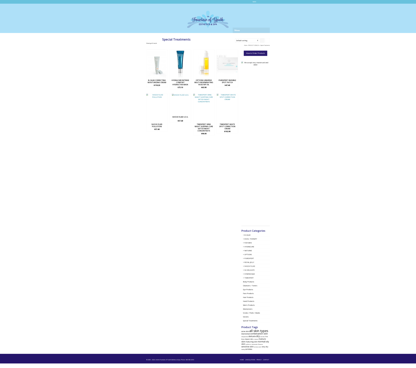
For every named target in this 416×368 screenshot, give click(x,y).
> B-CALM (246, 235)
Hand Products (248, 301)
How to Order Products (255, 53)
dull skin (262, 336)
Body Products (248, 282)
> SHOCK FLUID (249, 266)
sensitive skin (247, 346)
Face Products (248, 293)
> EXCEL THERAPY (250, 239)
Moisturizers (247, 309)
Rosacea (260, 344)
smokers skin (257, 347)
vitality (243, 349)
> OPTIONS (247, 254)
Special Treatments (250, 321)
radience (248, 344)
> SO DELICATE (249, 270)
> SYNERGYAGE (249, 274)
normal (261, 341)
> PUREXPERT (248, 258)
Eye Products (248, 289)
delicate (252, 336)
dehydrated (244, 336)
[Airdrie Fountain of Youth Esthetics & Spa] (208, 19)
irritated (255, 339)
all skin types (258, 331)
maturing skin (251, 342)
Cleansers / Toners (250, 285)
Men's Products (249, 305)
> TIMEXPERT (248, 278)
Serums (246, 317)
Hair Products (248, 297)
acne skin (245, 331)
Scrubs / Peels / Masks (251, 313)
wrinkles (248, 349)
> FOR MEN (247, 243)
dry (258, 336)
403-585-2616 (190, 360)
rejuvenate (254, 344)
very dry (265, 347)
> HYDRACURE (248, 247)
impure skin (249, 339)
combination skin (259, 333)
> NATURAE (247, 250)
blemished (245, 334)
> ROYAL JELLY (248, 262)
